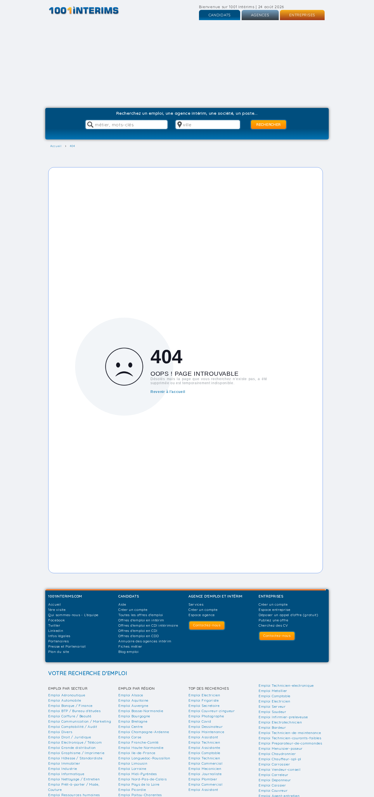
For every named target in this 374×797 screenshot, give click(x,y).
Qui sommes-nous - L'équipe (73, 615)
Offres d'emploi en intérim (141, 620)
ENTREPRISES (302, 15)
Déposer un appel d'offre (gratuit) (288, 615)
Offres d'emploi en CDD (138, 636)
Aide (122, 604)
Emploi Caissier (272, 785)
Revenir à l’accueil (167, 391)
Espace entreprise (274, 609)
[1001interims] (90, 10)
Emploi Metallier (273, 690)
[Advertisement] (187, 64)
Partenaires (58, 641)
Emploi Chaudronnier (277, 753)
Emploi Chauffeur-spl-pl (280, 759)
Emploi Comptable (204, 753)
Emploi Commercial (205, 763)
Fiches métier (130, 646)
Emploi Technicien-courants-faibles (290, 738)
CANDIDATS (219, 15)
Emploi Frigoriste (203, 700)
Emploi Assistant (203, 737)
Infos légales (59, 636)
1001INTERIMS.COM (65, 596)
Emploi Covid (199, 721)
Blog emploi (128, 651)
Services (196, 604)
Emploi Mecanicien (204, 768)
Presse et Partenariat (67, 646)
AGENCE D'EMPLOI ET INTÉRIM (215, 596)
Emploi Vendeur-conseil (279, 769)
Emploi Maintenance (206, 732)
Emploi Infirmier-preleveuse (283, 717)
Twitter (54, 625)
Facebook (56, 620)
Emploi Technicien (204, 742)
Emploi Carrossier (274, 764)
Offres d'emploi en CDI (137, 630)
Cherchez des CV (273, 625)
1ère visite (57, 609)
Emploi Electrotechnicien (280, 722)
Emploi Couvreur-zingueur (211, 711)
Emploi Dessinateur (205, 726)
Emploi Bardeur (272, 727)
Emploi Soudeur (272, 711)
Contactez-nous (207, 625)
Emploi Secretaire (204, 705)
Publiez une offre (273, 620)
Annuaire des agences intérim (145, 641)
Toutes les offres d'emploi (140, 615)
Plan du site (58, 651)
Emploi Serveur (272, 706)
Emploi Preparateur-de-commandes (290, 743)
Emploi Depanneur (275, 780)
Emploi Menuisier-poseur (281, 748)
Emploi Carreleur (273, 774)
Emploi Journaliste (205, 774)
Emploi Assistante (204, 747)
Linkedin (55, 630)
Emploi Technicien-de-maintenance (290, 732)
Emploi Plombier (202, 779)
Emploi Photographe (206, 716)
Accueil (54, 604)
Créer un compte (133, 609)
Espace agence (201, 615)
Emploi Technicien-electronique (286, 685)
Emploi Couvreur (273, 790)
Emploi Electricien (204, 695)
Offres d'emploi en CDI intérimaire (148, 625)
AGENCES (260, 15)
